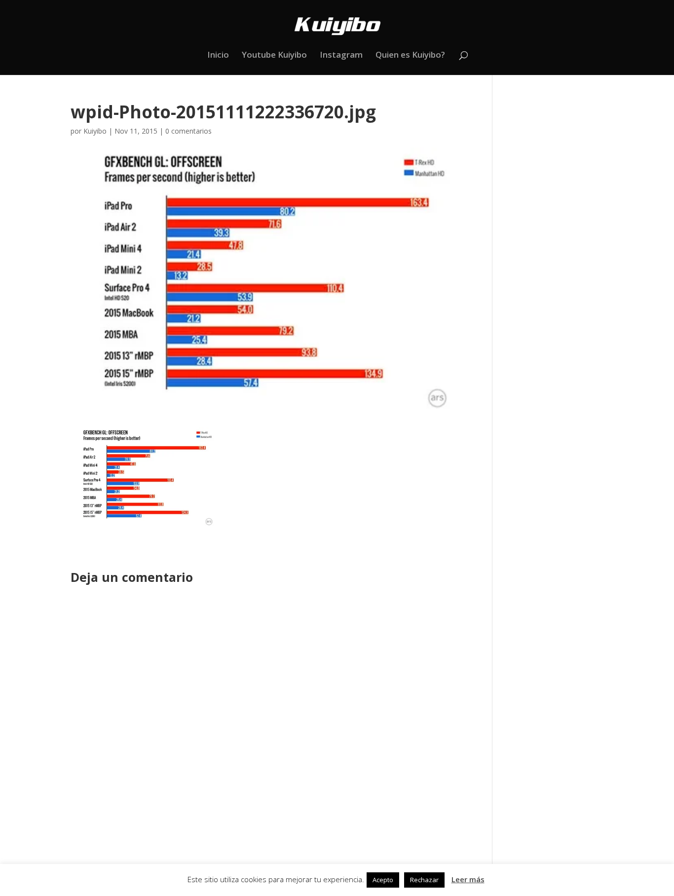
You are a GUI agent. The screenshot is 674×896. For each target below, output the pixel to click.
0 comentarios (188, 131)
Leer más (468, 879)
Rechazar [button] (424, 879)
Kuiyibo (95, 131)
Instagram (341, 55)
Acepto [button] (383, 879)
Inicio (218, 55)
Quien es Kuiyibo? (410, 55)
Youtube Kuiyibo (274, 55)
